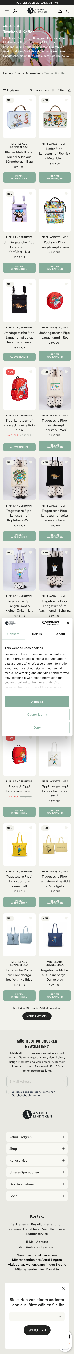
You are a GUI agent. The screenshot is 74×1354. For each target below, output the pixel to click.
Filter (61, 90)
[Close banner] (68, 623)
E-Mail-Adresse (37, 1242)
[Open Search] (17, 11)
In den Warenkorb (19, 177)
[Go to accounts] (59, 10)
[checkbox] (7, 1092)
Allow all (37, 701)
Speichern (37, 1330)
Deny (37, 727)
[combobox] (37, 1316)
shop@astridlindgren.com (36, 1247)
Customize (34, 714)
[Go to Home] (37, 10)
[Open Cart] (65, 10)
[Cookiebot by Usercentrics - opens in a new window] (44, 623)
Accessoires (32, 73)
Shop (18, 73)
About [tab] (60, 634)
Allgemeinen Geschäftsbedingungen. (33, 1093)
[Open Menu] (7, 11)
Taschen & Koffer (55, 73)
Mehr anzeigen (37, 1016)
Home (7, 73)
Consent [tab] (13, 634)
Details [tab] (37, 634)
